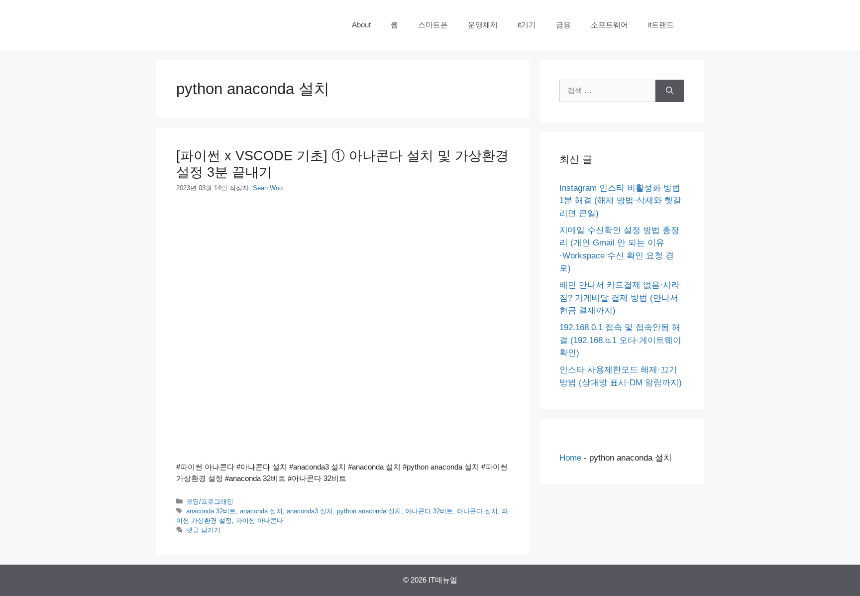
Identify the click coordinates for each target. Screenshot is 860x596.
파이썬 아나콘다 (259, 520)
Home (570, 458)
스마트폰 (433, 24)
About (361, 24)
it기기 (527, 24)
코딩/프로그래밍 (209, 501)
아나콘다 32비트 (429, 511)
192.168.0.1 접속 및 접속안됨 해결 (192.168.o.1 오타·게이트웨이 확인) (620, 340)
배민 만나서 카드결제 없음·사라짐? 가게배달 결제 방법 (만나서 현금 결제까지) (619, 297)
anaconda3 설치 (310, 511)
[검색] (669, 91)
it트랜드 (661, 24)
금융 (563, 24)
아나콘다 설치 (477, 511)
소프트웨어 (609, 24)
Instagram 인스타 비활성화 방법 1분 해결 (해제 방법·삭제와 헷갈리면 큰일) (620, 200)
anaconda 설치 (261, 511)
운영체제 (483, 24)
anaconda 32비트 (211, 511)
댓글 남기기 (203, 530)
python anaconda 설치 (369, 511)
